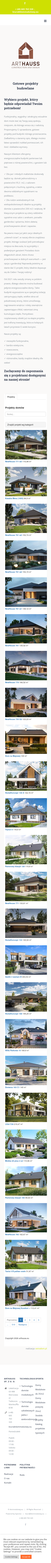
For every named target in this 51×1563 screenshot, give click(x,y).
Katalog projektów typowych (40, 1428)
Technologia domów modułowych (25, 1390)
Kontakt (7, 1482)
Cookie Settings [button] (11, 1557)
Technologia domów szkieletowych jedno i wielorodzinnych (25, 1411)
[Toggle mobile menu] (45, 21)
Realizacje (8, 1474)
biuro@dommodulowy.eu (25, 11)
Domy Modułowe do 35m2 (40, 1389)
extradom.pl (41, 1348)
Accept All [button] (26, 1557)
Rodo (22, 1475)
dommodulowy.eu (16, 1509)
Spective (18, 1514)
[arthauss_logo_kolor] (25, 35)
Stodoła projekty (39, 1417)
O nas (7, 1478)
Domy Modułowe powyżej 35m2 (40, 1404)
